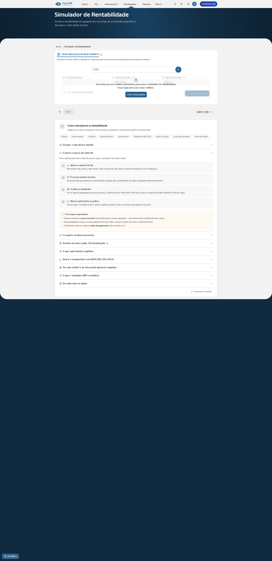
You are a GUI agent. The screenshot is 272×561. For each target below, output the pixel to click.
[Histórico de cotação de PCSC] (212, 112)
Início (58, 47)
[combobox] (69, 112)
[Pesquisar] (178, 69)
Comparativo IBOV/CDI (142, 137)
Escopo (64, 137)
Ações (85, 4)
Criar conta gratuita (136, 94)
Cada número (123, 137)
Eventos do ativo (106, 137)
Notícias (147, 4)
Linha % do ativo (162, 137)
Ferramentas (130, 4)
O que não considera (181, 137)
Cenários (91, 137)
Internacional (111, 4)
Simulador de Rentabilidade (77, 47)
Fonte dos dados (201, 137)
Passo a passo (77, 137)
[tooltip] (101, 55)
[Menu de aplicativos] (188, 4)
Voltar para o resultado (203, 292)
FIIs (96, 4)
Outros (158, 4)
